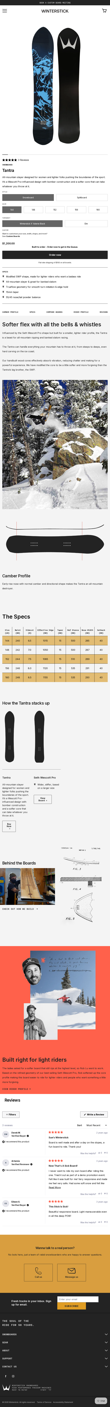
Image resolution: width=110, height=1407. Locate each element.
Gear (5, 1342)
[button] (15, 160)
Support (7, 1358)
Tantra (6, 777)
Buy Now (9, 825)
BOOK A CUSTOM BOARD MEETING (55, 2)
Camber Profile (10, 312)
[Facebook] (5, 1376)
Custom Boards (13, 236)
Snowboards (9, 1334)
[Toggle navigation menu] (4, 10)
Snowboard (28, 197)
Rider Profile (81, 312)
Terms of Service (44, 1402)
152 (54, 209)
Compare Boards (54, 312)
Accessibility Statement (63, 1402)
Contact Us (9, 1366)
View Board (42, 799)
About (5, 1350)
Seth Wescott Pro (45, 777)
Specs (32, 312)
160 (98, 209)
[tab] (5, 154)
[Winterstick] (55, 11)
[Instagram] (13, 1376)
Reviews (104, 312)
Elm (86, 223)
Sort (79, 1125)
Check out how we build (18, 908)
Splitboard (82, 197)
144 (12, 209)
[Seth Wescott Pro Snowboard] (47, 736)
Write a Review (97, 1115)
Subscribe (72, 1306)
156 (76, 209)
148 (33, 209)
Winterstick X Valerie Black (32, 223)
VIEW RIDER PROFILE (15, 1089)
